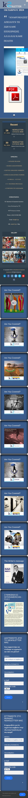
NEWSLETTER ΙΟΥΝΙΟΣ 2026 (17, 143)
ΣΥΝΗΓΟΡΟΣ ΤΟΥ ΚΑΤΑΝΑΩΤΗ (14, 188)
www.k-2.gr (14, 224)
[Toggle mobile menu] (25, 5)
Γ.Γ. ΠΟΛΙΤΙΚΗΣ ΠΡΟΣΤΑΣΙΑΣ (14, 184)
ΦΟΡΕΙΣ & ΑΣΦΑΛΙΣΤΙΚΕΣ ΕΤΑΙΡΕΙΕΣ (14, 175)
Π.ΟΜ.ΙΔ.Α (11, 179)
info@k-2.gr (16, 219)
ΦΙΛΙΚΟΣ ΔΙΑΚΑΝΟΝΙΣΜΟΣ (14, 166)
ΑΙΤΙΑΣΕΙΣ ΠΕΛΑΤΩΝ (14, 161)
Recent (14, 124)
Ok (22, 794)
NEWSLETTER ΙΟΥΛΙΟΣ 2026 (17, 131)
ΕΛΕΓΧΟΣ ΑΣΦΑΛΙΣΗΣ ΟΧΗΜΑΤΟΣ (14, 170)
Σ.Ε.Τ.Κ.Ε (18, 179)
